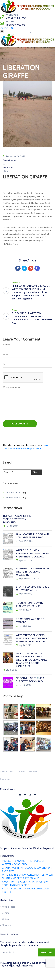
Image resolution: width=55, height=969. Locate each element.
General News (9, 160)
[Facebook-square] (20, 795)
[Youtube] (35, 795)
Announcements (14, 492)
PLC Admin (8, 167)
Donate (21, 771)
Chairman (5, 779)
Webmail (33, 771)
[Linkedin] (37, 268)
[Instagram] (30, 795)
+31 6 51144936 (16, 18)
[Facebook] (18, 268)
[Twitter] (24, 268)
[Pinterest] (30, 268)
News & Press (6, 771)
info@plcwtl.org (15, 25)
